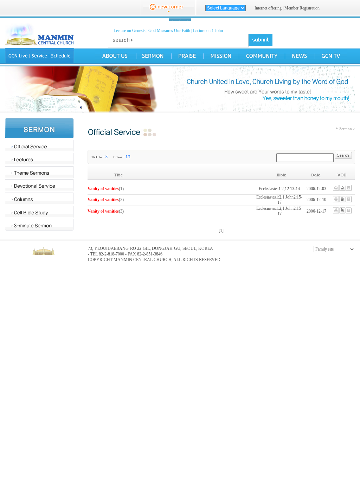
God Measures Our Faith (169, 30)
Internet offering (268, 8)
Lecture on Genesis (130, 30)
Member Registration (302, 8)
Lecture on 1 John (208, 30)
